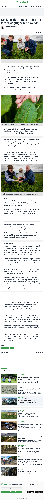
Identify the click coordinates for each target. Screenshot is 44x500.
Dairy (12, 6)
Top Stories (4, 6)
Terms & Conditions (12, 495)
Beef (9, 6)
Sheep (16, 6)
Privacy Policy (21, 495)
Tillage (20, 6)
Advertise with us (29, 495)
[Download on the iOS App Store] (30, 492)
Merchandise (37, 495)
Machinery (25, 6)
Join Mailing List (11, 491)
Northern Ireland (33, 6)
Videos (39, 6)
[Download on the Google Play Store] (39, 492)
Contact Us (4, 495)
